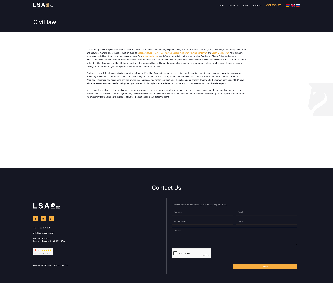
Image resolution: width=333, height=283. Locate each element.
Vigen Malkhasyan (220, 52)
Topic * (240, 221)
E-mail (240, 212)
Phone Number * (180, 221)
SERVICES (233, 5)
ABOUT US (257, 5)
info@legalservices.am (43, 233)
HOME (221, 5)
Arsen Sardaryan (150, 56)
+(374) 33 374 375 (273, 5)
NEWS (245, 5)
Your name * (179, 212)
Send (265, 266)
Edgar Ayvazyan (145, 52)
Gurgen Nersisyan (181, 52)
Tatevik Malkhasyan (162, 52)
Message (177, 230)
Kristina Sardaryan (198, 52)
